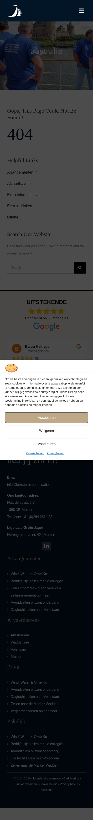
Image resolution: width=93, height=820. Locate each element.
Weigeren (46, 431)
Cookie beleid (35, 453)
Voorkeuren (47, 444)
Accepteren (47, 417)
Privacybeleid (55, 453)
